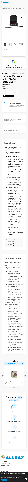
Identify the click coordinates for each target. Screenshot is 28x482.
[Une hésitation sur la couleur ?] (13, 61)
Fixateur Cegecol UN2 (10, 381)
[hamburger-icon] (25, 2)
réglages (17, 477)
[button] (22, 17)
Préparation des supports (20, 73)
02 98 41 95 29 (5, 471)
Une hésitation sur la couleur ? (13, 66)
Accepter (4, 479)
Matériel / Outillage (11, 73)
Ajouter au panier (8, 96)
